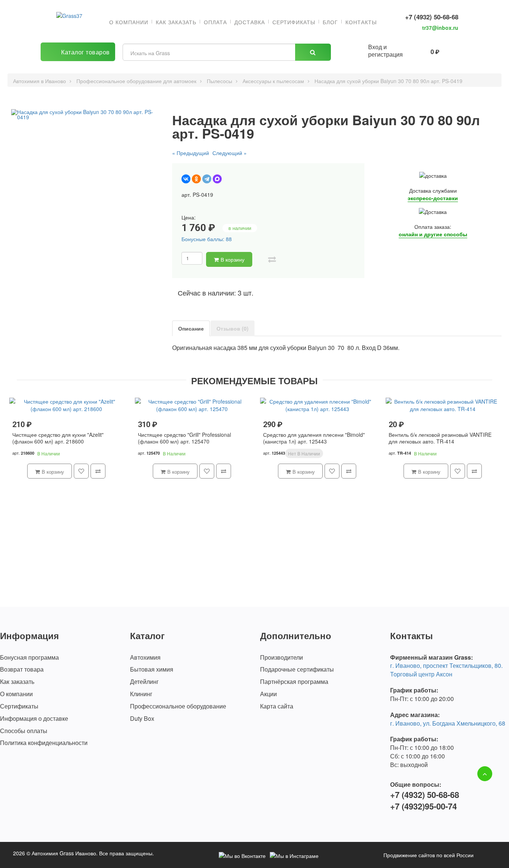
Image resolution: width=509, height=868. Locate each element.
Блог (330, 22)
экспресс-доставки (433, 198)
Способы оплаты (23, 731)
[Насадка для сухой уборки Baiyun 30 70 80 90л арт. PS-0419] (84, 114)
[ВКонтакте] (185, 178)
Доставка (249, 22)
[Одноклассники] (196, 178)
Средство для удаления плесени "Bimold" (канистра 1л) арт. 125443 (314, 438)
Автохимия (145, 657)
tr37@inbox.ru (440, 27)
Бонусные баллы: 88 (206, 239)
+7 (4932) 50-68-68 (431, 16)
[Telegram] (206, 178)
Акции (268, 694)
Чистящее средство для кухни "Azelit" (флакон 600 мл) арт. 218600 (58, 438)
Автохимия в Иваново (39, 81)
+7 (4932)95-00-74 (423, 806)
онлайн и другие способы (433, 234)
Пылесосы (219, 81)
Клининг (141, 694)
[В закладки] (260, 259)
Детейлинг (144, 682)
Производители (281, 657)
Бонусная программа (29, 657)
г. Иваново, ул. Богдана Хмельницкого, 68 (447, 723)
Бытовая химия (151, 669)
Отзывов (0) (232, 328)
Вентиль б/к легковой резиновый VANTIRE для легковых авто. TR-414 (440, 438)
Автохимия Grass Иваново (64, 853)
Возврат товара (22, 669)
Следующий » (229, 153)
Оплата (215, 22)
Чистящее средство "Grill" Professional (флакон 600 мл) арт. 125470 (184, 438)
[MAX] (217, 178)
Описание (191, 328)
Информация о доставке (34, 718)
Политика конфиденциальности (44, 743)
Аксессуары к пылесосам (273, 81)
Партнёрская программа (294, 682)
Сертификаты (293, 22)
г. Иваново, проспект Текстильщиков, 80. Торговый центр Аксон (446, 669)
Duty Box (142, 718)
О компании (128, 22)
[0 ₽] (418, 50)
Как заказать (176, 22)
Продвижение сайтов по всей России (428, 855)
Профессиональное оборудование (178, 706)
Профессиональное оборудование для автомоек (136, 81)
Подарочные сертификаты (297, 669)
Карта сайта (276, 706)
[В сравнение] (272, 259)
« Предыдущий (190, 153)
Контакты (361, 22)
